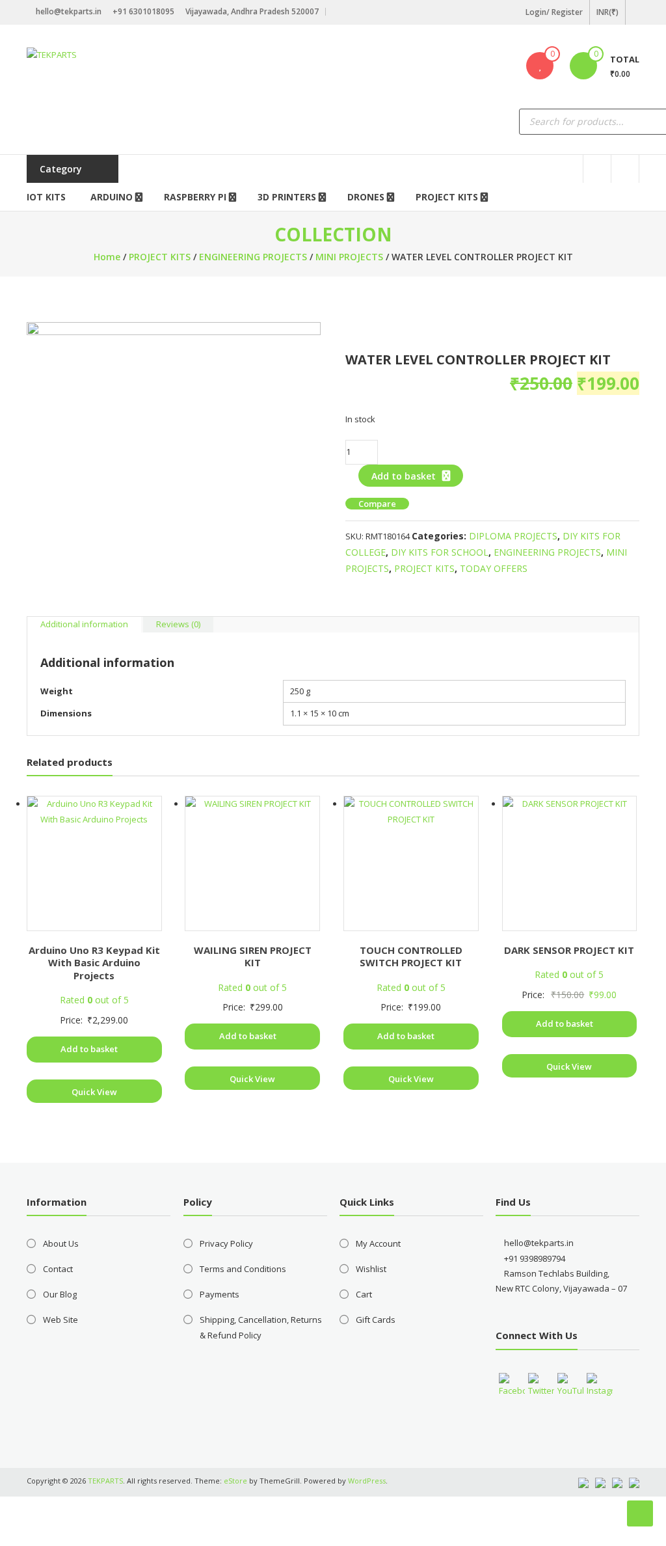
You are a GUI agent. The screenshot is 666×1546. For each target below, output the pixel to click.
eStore (235, 1480)
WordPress (367, 1480)
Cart (364, 1294)
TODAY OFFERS (493, 568)
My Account (378, 1243)
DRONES (365, 197)
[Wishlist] (540, 66)
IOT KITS (46, 197)
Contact (58, 1269)
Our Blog (60, 1294)
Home (107, 257)
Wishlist (371, 1269)
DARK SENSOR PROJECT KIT (569, 949)
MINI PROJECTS (349, 257)
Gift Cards (375, 1319)
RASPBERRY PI (195, 197)
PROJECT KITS (447, 197)
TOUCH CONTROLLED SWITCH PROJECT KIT (411, 956)
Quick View (94, 1092)
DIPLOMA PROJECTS (513, 536)
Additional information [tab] (84, 624)
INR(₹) (607, 12)
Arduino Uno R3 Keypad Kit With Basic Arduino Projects (94, 962)
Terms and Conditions (243, 1269)
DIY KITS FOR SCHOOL (439, 552)
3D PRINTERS (287, 197)
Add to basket (403, 476)
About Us (61, 1243)
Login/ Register (554, 12)
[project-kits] (174, 468)
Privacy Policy (226, 1243)
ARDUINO (111, 197)
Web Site (60, 1319)
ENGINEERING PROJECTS (253, 257)
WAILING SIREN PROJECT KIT (253, 956)
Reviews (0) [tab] (178, 624)
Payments (219, 1294)
